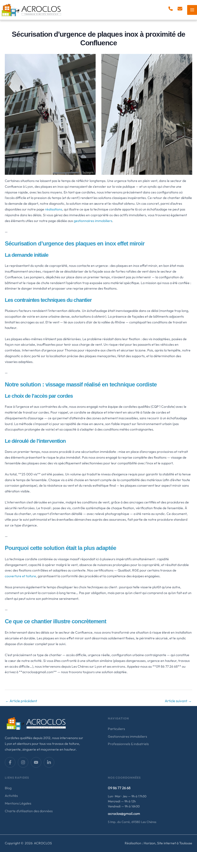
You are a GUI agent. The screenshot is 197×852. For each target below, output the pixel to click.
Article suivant (178, 701)
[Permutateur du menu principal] (192, 10)
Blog (8, 788)
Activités (11, 796)
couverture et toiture (20, 576)
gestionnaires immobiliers (93, 221)
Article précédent (21, 701)
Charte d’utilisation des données (29, 811)
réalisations (53, 209)
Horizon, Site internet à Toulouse (168, 843)
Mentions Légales (18, 803)
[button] (170, 8)
